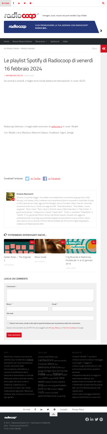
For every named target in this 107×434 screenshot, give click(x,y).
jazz (65, 374)
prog (53, 385)
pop (40, 385)
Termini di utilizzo (69, 328)
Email (55, 304)
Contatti (63, 409)
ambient (41, 357)
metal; (56, 378)
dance (50, 363)
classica (57, 360)
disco (56, 364)
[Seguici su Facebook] (87, 419)
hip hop (64, 371)
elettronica (44, 367)
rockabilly (47, 393)
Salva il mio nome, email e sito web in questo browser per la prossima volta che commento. (45, 323)
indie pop (49, 375)
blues (51, 356)
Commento (11, 286)
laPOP (45, 378)
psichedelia (60, 385)
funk (58, 367)
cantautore (46, 360)
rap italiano (54, 389)
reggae (60, 389)
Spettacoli (54, 41)
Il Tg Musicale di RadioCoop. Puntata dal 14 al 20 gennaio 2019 (79, 260)
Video (65, 41)
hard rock (56, 371)
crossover (42, 364)
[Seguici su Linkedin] (92, 419)
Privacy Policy (54, 328)
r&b (45, 389)
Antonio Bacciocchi (14, 76)
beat (46, 357)
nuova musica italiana (55, 381)
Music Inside (40, 257)
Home (6, 41)
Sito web (10, 313)
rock (41, 392)
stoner (54, 396)
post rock (47, 385)
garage (41, 371)
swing (59, 396)
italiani (58, 374)
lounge (50, 378)
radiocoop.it (56, 126)
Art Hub (5, 3)
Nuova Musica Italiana (22, 41)
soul (56, 392)
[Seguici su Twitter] (96, 419)
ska (52, 393)
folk (53, 367)
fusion (63, 368)
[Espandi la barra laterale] (103, 49)
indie (41, 374)
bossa (56, 357)
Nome (9, 304)
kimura (40, 378)
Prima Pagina (28, 48)
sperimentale (44, 395)
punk (41, 388)
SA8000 (30, 360)
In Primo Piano (11, 48)
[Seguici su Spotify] (101, 419)
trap (63, 396)
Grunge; (47, 371)
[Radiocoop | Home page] (22, 16)
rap (48, 388)
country (63, 360)
